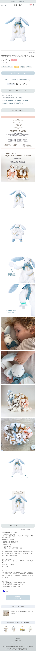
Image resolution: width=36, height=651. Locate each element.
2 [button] (18, 48)
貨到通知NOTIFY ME (18, 597)
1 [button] (15, 48)
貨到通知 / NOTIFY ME (18, 73)
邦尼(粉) (10, 67)
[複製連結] (24, 84)
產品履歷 (12, 84)
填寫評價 (26, 80)
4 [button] (21, 618)
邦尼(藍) (16, 67)
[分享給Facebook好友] (17, 84)
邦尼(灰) (23, 67)
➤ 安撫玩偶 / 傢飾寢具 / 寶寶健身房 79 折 (12, 103)
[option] (18, 29)
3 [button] (20, 48)
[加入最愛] (27, 84)
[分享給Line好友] (20, 84)
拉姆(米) (29, 67)
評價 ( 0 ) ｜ (7, 80)
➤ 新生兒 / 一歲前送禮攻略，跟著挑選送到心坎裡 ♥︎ (15, 100)
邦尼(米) (4, 67)
